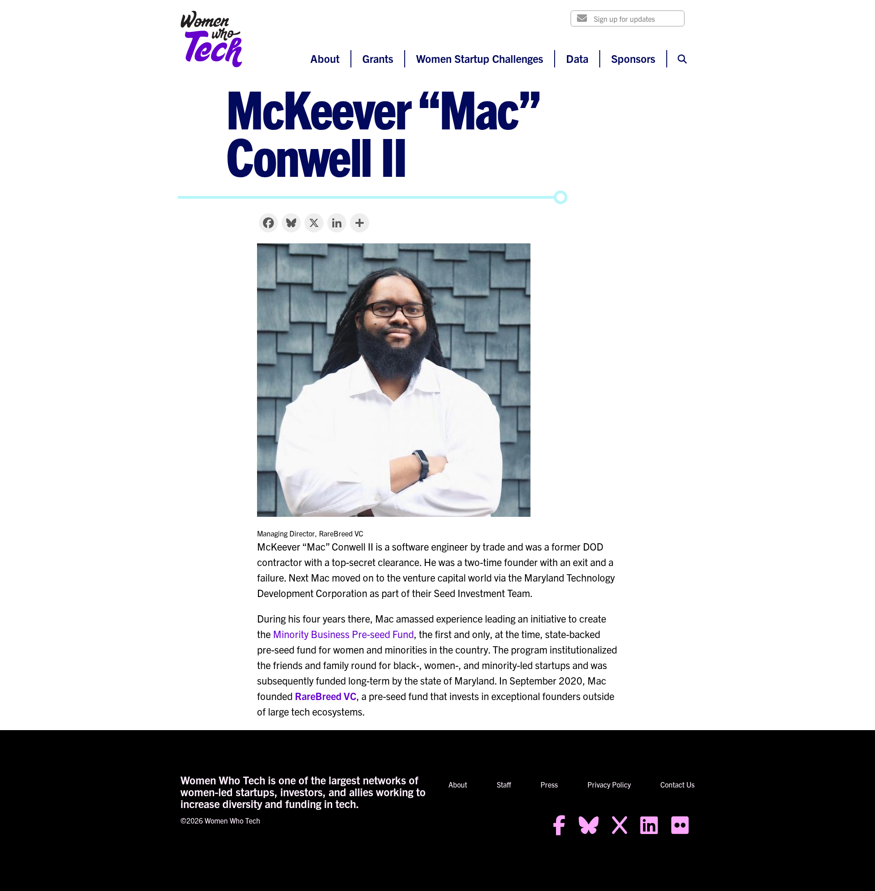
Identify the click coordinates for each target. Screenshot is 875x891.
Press (549, 784)
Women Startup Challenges (479, 58)
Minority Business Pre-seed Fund (343, 634)
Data (577, 58)
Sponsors (633, 58)
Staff (504, 784)
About (325, 58)
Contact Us (677, 784)
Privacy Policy (609, 784)
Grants (377, 58)
